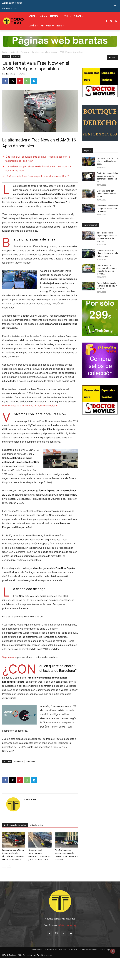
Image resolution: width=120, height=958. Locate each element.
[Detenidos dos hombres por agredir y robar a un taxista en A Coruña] (88, 208)
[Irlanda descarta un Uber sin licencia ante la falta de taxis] (88, 253)
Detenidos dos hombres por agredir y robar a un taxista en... (107, 209)
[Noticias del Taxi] (13, 21)
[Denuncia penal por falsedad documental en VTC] (88, 194)
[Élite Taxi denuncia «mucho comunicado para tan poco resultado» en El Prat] (66, 840)
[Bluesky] (70, 933)
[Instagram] (56, 933)
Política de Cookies (88, 949)
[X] (116, 21)
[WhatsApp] (27, 81)
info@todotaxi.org (67, 925)
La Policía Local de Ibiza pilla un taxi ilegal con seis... (107, 161)
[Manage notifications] (112, 951)
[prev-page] (4, 866)
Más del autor (36, 825)
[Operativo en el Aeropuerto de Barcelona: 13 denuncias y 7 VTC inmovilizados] (39, 840)
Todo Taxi (10, 74)
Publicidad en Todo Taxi (55, 949)
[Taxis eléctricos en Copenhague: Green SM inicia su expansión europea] (88, 235)
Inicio (4, 52)
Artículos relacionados (15, 825)
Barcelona (18, 761)
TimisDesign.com (44, 955)
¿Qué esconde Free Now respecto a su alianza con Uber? (37, 176)
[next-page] (9, 866)
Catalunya (25, 52)
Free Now (31, 761)
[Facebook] (106, 21)
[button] (115, 5)
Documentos (36, 949)
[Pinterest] (20, 81)
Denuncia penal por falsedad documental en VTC (106, 194)
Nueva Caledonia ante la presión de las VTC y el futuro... (107, 286)
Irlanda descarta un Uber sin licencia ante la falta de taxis (107, 253)
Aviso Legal (105, 949)
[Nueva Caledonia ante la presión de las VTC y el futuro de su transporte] (88, 286)
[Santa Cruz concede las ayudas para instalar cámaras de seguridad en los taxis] (88, 176)
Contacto (73, 949)
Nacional (14, 52)
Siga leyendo (9, 657)
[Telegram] (111, 21)
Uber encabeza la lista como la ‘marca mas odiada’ (29, 405)
